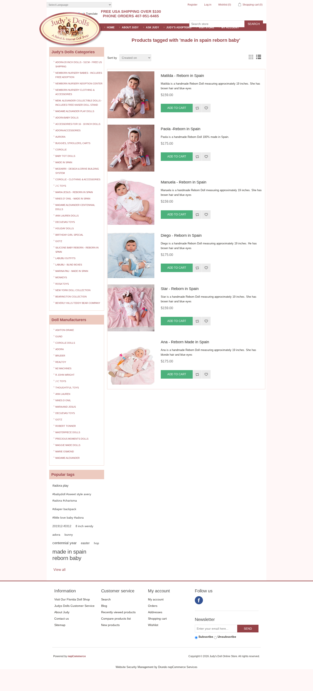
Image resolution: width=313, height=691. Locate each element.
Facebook (199, 600)
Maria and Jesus (65, 406)
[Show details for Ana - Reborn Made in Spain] (131, 361)
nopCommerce (77, 656)
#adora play (60, 485)
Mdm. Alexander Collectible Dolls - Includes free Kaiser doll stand (78, 102)
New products (110, 625)
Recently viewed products (118, 612)
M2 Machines (63, 368)
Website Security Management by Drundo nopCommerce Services (156, 667)
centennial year (64, 543)
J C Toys (60, 186)
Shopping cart (157, 618)
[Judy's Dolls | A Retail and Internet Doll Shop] (70, 29)
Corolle (61, 149)
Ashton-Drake (64, 330)
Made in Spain (63, 162)
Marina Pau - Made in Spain (71, 271)
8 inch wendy (84, 526)
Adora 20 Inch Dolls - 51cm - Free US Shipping (78, 64)
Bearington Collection (71, 296)
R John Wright (65, 375)
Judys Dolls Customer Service (74, 605)
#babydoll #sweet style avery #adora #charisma (71, 497)
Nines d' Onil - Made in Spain (72, 198)
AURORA (60, 137)
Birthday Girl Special (69, 235)
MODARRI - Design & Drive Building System (77, 170)
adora (56, 534)
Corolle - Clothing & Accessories (77, 179)
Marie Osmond (64, 451)
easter (85, 543)
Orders (152, 605)
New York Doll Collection (72, 290)
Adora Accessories (67, 130)
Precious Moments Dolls (71, 438)
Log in (207, 4)
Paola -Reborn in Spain (180, 129)
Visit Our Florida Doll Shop (72, 599)
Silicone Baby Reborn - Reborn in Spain (77, 249)
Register (192, 4)
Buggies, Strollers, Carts (72, 143)
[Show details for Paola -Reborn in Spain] (131, 148)
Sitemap (59, 625)
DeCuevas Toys (65, 222)
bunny (69, 534)
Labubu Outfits (65, 258)
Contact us (61, 618)
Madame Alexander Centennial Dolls (75, 207)
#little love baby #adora (68, 517)
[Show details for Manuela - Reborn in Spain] (131, 201)
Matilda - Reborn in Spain (182, 76)
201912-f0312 (61, 526)
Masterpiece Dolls (67, 432)
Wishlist (153, 625)
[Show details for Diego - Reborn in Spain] (131, 254)
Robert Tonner (65, 426)
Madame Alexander (67, 458)
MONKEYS (61, 277)
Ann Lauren (62, 394)
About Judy (61, 612)
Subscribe (205, 636)
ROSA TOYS (62, 284)
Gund (58, 336)
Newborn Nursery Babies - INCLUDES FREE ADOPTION (78, 75)
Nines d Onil (63, 400)
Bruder (60, 355)
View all (59, 569)
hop (96, 543)
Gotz (58, 241)
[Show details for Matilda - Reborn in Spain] (131, 94)
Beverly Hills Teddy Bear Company (77, 303)
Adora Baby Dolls (66, 117)
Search (106, 599)
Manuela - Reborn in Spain (183, 182)
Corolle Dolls (65, 343)
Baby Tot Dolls (65, 156)
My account (230, 27)
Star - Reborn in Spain (180, 289)
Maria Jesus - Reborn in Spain (74, 192)
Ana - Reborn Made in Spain (185, 342)
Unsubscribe (227, 636)
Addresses (155, 612)
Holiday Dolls (64, 228)
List (258, 56)
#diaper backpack (64, 509)
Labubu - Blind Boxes (68, 264)
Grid (250, 56)
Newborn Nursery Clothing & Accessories (75, 92)
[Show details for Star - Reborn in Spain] (131, 307)
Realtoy (60, 362)
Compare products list (116, 618)
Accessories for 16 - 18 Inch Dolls (77, 124)
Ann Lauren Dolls (67, 215)
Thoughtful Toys (67, 387)
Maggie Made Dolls (67, 445)
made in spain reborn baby (69, 555)
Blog (104, 605)
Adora (59, 349)
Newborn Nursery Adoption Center (78, 83)
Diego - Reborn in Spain (181, 235)
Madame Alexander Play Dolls (74, 111)
